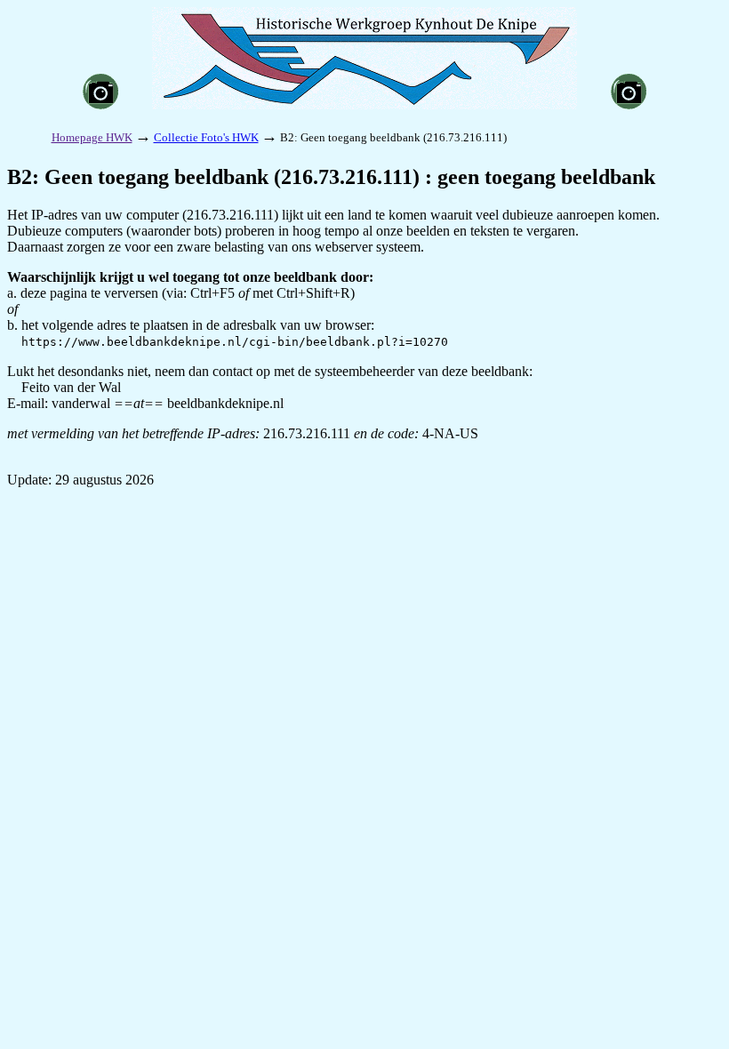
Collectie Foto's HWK (206, 137)
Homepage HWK (92, 137)
